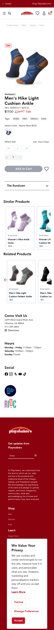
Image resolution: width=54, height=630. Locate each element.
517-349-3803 (12, 326)
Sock (43, 118)
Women (11, 519)
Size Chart (43, 141)
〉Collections (11, 25)
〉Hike (40, 25)
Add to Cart (23, 169)
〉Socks (32, 25)
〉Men (22, 25)
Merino (34, 118)
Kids (10, 524)
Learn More (18, 592)
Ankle (16, 118)
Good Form (13, 536)
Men (25, 118)
